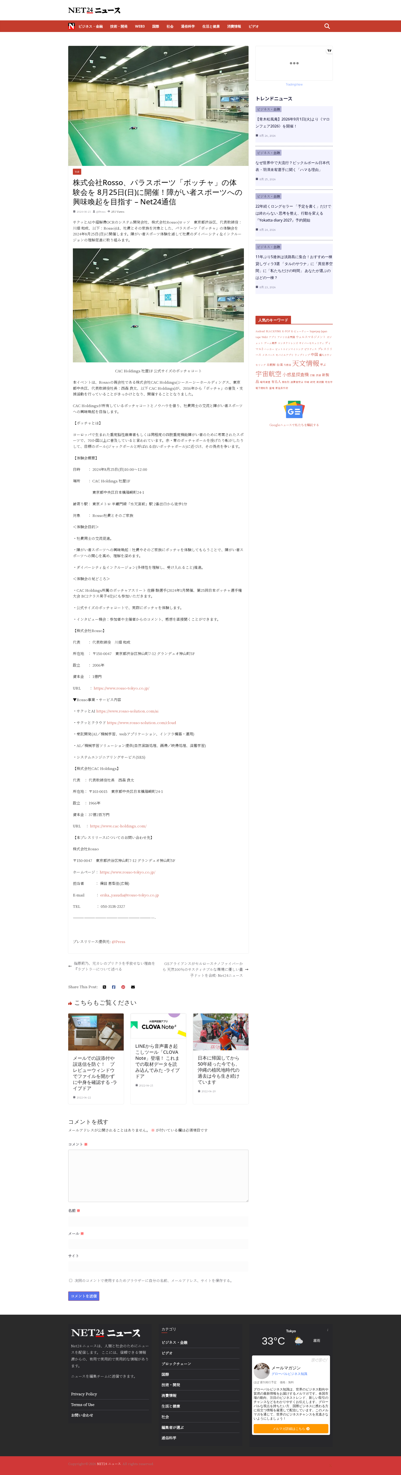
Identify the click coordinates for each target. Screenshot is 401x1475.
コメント (78, 1144)
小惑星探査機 (295, 374)
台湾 (280, 364)
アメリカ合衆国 (286, 337)
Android (260, 331)
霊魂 (271, 388)
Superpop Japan (318, 331)
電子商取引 (261, 388)
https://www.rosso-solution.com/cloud (141, 722)
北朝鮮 (271, 364)
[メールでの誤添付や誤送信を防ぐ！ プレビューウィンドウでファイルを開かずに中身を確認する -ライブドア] (96, 1016)
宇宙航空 (268, 373)
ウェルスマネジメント (311, 337)
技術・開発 (119, 26)
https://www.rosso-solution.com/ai (127, 711)
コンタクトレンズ (288, 343)
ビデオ (254, 26)
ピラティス (310, 349)
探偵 (318, 375)
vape (258, 337)
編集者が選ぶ (173, 1427)
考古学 (329, 382)
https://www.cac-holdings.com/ (118, 826)
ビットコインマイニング (289, 349)
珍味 (306, 382)
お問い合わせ (82, 1415)
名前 (74, 1210)
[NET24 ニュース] (71, 26)
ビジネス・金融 (90, 26)
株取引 (286, 382)
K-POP (286, 331)
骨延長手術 (281, 388)
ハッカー (269, 349)
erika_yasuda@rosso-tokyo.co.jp (129, 895)
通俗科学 (188, 26)
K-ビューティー (300, 331)
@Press (101, 211)
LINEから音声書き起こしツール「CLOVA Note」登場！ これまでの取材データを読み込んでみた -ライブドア (157, 1061)
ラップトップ (302, 355)
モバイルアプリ (285, 355)
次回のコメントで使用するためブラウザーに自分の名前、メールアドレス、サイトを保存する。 (154, 1280)
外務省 (287, 365)
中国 (314, 354)
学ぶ (323, 364)
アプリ (272, 337)
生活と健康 (211, 26)
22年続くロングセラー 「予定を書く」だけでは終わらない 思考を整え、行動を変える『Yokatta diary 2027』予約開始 (293, 213)
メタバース (268, 355)
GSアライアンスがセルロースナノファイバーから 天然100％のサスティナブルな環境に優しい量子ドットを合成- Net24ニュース (202, 969)
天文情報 (305, 363)
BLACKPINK (273, 331)
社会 (170, 26)
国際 (155, 26)
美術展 (320, 382)
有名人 (276, 381)
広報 (312, 375)
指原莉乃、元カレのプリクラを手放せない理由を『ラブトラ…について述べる (114, 966)
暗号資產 (265, 382)
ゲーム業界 (270, 343)
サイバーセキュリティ (311, 343)
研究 (312, 382)
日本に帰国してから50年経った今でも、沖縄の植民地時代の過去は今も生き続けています (219, 1070)
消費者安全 (297, 382)
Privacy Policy (84, 1393)
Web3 (140, 26)
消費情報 (234, 26)
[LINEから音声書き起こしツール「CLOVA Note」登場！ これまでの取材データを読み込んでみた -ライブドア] (158, 1016)
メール (76, 1233)
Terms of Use (82, 1404)
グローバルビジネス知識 (289, 1374)
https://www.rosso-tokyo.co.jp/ (121, 688)
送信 (115, 1376)
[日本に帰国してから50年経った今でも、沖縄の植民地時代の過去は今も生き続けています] (221, 1016)
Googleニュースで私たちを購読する (294, 425)
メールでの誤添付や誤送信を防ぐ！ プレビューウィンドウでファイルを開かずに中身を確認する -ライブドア (95, 1073)
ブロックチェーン (176, 1363)
